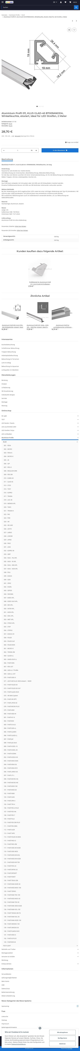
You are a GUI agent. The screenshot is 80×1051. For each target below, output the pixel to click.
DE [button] (54, 2)
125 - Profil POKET (10, 877)
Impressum (5, 1024)
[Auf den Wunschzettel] (74, 30)
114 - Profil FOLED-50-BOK (12, 837)
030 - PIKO (7, 543)
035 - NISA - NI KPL (10, 561)
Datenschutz (6, 988)
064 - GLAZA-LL (9, 656)
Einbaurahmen (6, 964)
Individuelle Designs (8, 395)
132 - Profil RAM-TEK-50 (11, 902)
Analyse (4, 384)
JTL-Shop (70, 1048)
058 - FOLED (8, 637)
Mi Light (4, 416)
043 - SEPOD (8, 590)
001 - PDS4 (7, 445)
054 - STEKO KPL (9, 623)
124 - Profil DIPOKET (10, 873)
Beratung (5, 380)
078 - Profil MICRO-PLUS (11, 706)
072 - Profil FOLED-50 (10, 685)
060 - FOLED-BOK (9, 645)
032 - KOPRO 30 (9, 551)
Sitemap (4, 1020)
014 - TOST (7, 489)
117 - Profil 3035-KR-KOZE (12, 848)
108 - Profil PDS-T (9, 815)
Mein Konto (5, 981)
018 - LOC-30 (8, 500)
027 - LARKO (8, 532)
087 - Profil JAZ (8, 739)
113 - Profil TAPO (9, 833)
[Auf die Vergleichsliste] (69, 30)
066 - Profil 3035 (9, 663)
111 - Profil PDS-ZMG (10, 826)
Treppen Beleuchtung (9, 352)
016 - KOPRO (8, 493)
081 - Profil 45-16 (9, 717)
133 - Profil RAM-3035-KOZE (13, 906)
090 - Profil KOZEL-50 (10, 750)
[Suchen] (76, 7)
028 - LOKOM (8, 536)
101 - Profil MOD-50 (10, 790)
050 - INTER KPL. (9, 608)
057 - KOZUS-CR (9, 634)
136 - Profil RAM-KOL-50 (11, 917)
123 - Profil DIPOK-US (11, 869)
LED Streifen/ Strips (8, 430)
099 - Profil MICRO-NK (11, 782)
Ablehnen (62, 1044)
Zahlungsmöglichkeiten (9, 978)
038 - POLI (7, 572)
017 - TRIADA (8, 496)
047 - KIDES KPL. (9, 598)
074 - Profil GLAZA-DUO (11, 692)
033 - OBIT (7, 554)
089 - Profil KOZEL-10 (10, 746)
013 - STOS (7, 485)
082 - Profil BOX (9, 721)
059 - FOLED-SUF (9, 641)
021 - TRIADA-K (9, 511)
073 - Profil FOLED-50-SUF (12, 688)
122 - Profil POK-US (10, 866)
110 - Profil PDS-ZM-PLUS (12, 822)
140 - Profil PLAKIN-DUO (11, 931)
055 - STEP (7, 627)
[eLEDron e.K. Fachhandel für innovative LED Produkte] (9, 2)
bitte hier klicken (20, 226)
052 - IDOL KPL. (9, 616)
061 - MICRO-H (8, 648)
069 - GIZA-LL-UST (9, 674)
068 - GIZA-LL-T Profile (11, 670)
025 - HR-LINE (8, 525)
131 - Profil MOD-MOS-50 (12, 898)
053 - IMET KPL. (9, 619)
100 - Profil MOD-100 (10, 786)
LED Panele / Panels (8, 423)
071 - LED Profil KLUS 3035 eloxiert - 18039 (17, 681)
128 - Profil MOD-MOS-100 (12, 888)
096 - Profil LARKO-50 (11, 772)
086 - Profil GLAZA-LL (10, 735)
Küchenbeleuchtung (8, 345)
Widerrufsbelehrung (8, 996)
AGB (3, 985)
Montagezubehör (7, 953)
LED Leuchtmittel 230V (9, 427)
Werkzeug (5, 960)
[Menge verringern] (4, 150)
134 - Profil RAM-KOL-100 (12, 909)
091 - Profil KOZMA (10, 753)
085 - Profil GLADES (10, 732)
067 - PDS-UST (8, 666)
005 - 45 (6, 460)
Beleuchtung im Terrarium (10, 359)
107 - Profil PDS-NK (10, 811)
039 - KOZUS (8, 576)
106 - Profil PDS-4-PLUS (11, 808)
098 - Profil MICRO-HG (11, 779)
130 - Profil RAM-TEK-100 (12, 895)
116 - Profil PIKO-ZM (10, 844)
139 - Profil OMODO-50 (11, 927)
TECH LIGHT (7, 946)
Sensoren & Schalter (8, 956)
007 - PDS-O (8, 467)
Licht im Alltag (6, 363)
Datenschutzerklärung (18, 1044)
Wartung (4, 406)
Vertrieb (4, 398)
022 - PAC (7, 514)
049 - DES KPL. (8, 605)
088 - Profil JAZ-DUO (10, 743)
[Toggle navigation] (3, 1)
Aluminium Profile (8, 438)
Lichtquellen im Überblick (10, 370)
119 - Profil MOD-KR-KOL (12, 855)
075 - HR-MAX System (11, 695)
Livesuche (5, 1016)
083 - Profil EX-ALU (10, 724)
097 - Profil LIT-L (9, 775)
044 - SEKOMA (8, 594)
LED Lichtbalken (7, 434)
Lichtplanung (6, 387)
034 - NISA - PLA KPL (10, 558)
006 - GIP (7, 464)
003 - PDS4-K (8, 453)
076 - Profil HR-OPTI (10, 699)
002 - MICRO (8, 449)
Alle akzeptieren (62, 1032)
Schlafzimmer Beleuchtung (10, 348)
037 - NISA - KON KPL (11, 569)
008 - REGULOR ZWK (10, 471)
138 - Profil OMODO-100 (12, 924)
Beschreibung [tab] (7, 159)
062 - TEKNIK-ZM (9, 652)
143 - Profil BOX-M (10, 942)
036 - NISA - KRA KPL (10, 565)
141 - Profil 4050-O (10, 935)
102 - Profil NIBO (9, 793)
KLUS (10, 124)
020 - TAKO (7, 507)
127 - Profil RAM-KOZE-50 (12, 884)
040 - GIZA (7, 580)
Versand (18, 136)
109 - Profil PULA (9, 819)
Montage (4, 402)
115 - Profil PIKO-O (10, 840)
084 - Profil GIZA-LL (10, 728)
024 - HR (6, 522)
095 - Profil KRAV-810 (10, 768)
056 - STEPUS (8, 630)
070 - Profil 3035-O (10, 677)
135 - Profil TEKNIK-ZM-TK (12, 913)
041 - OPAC (7, 583)
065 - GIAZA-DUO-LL (10, 659)
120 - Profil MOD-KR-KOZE (12, 859)
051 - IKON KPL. (9, 612)
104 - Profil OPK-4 (9, 801)
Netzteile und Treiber (9, 949)
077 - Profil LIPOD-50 (10, 703)
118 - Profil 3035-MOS (11, 851)
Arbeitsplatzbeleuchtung (10, 355)
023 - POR (7, 518)
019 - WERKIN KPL (10, 503)
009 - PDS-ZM (8, 474)
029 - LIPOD (7, 540)
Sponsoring (40, 1006)
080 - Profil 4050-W (10, 714)
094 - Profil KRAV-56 (10, 764)
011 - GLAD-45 (8, 482)
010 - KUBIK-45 (9, 478)
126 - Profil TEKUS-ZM (11, 880)
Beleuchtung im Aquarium (10, 366)
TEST (3, 419)
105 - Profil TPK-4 (9, 804)
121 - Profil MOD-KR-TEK (12, 862)
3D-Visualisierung (7, 391)
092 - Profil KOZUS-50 (11, 757)
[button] (61, 2)
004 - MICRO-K (8, 456)
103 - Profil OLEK (9, 797)
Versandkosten (6, 974)
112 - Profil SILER (9, 830)
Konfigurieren (62, 1038)
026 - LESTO (8, 529)
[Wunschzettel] (65, 2)
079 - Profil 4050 (9, 710)
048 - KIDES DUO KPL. (11, 601)
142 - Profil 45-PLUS (10, 938)
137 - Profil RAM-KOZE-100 (12, 920)
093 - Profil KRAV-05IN (11, 761)
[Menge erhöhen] (36, 150)
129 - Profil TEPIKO (10, 891)
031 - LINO (7, 547)
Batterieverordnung (8, 992)
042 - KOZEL (8, 587)
